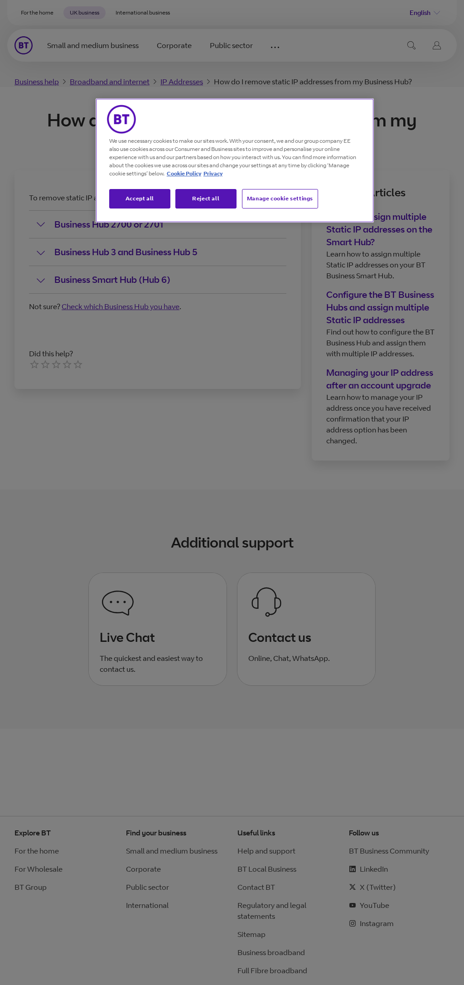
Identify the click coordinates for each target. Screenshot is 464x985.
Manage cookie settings (280, 198)
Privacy (212, 173)
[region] (235, 160)
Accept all (140, 198)
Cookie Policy (184, 173)
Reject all (205, 198)
